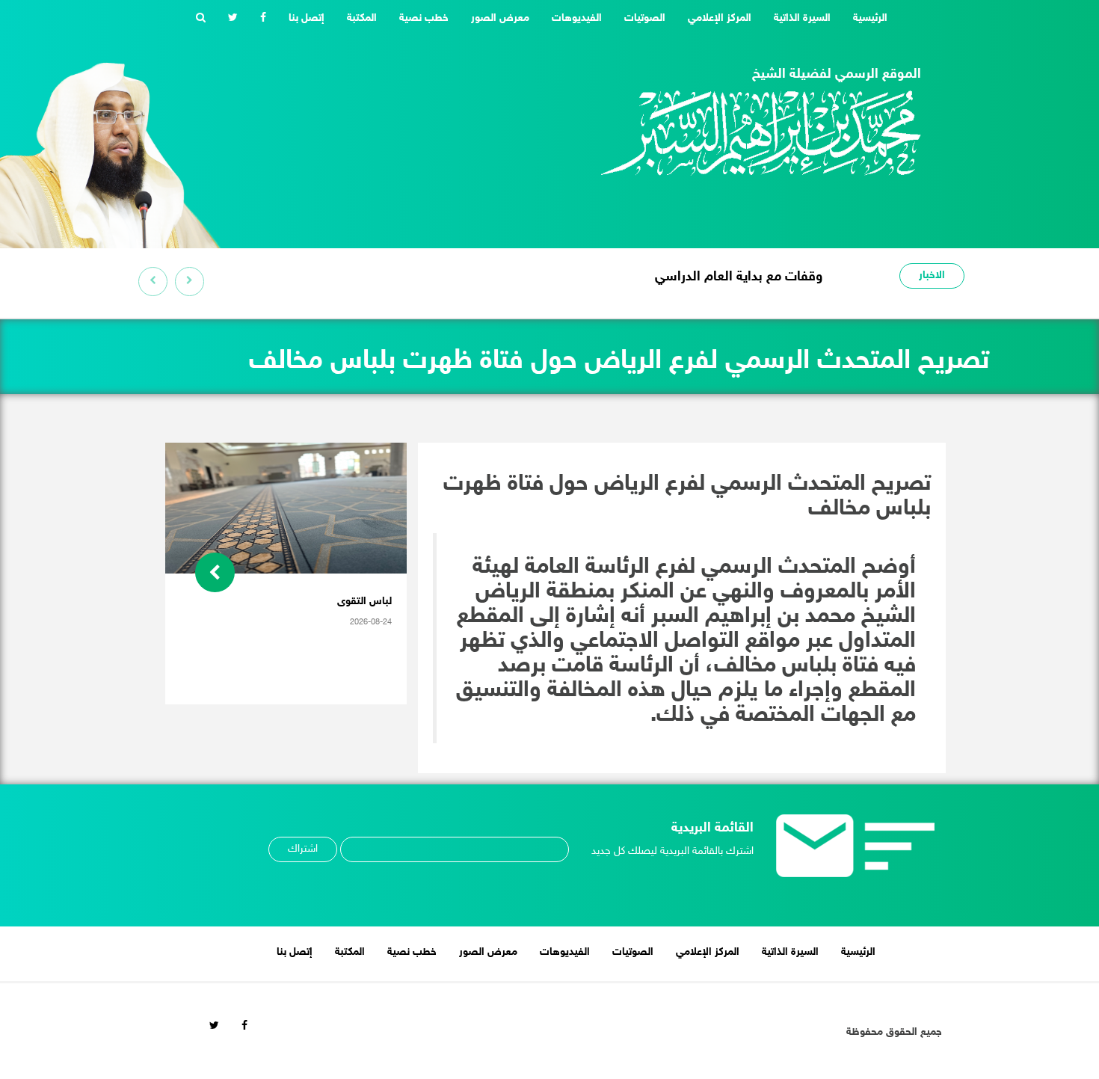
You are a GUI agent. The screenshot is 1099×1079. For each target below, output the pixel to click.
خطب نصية (424, 18)
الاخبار (932, 275)
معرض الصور (500, 18)
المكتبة (362, 18)
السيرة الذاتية (802, 18)
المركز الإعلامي (719, 18)
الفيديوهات (577, 18)
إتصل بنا (306, 18)
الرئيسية (864, 18)
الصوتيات (644, 18)
